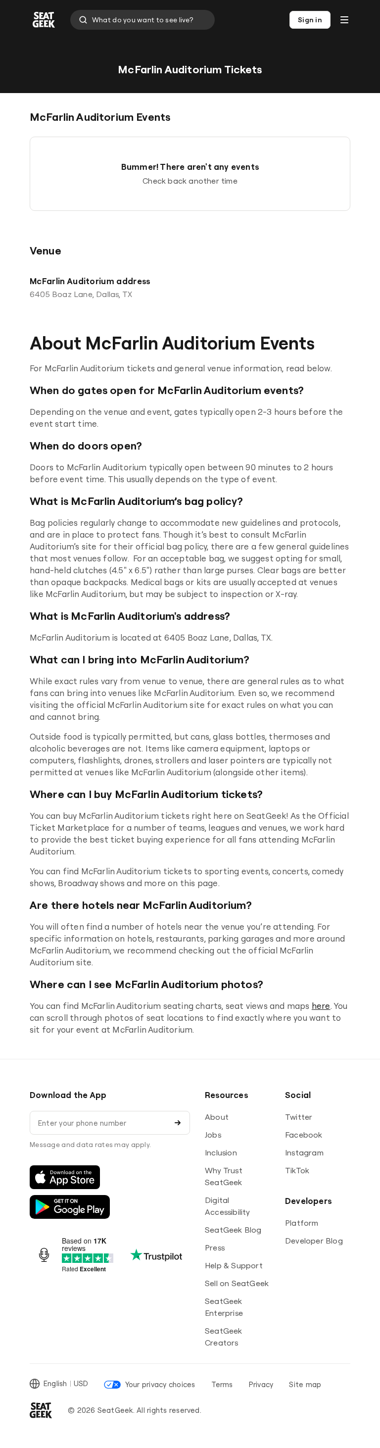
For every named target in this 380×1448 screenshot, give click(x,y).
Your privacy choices (160, 1384)
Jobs (213, 1135)
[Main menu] (344, 20)
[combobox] (142, 20)
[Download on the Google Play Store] (70, 1207)
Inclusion (221, 1152)
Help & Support (234, 1265)
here (321, 1005)
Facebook (304, 1135)
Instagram (304, 1152)
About (217, 1117)
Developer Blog (314, 1241)
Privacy (261, 1384)
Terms (222, 1384)
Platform (302, 1223)
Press (215, 1247)
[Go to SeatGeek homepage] (44, 20)
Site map (305, 1384)
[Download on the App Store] (65, 1177)
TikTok (297, 1170)
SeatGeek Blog (233, 1230)
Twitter (298, 1117)
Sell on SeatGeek (237, 1283)
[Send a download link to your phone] (177, 1122)
